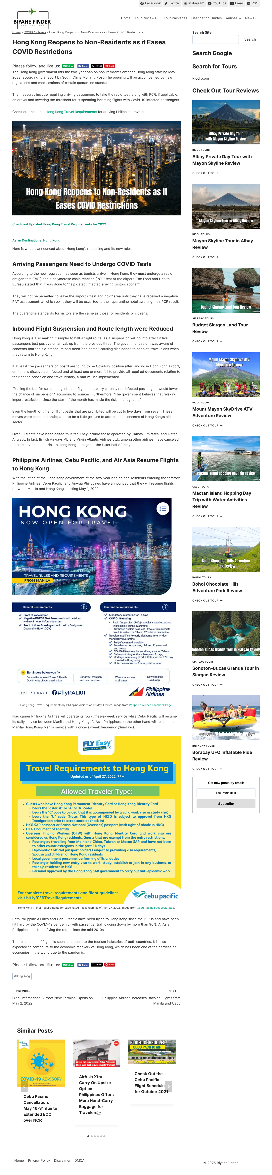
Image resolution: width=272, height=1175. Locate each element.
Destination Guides (206, 18)
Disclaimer (62, 1160)
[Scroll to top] (262, 1139)
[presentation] (226, 122)
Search (250, 39)
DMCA (79, 1160)
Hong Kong (22, 976)
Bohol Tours (201, 577)
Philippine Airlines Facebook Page (150, 705)
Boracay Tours (203, 745)
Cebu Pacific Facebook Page (155, 907)
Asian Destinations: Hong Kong (36, 240)
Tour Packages (175, 18)
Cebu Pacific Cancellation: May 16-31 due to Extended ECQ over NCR (40, 1108)
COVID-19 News (35, 32)
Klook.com (200, 78)
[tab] (88, 1136)
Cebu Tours (200, 486)
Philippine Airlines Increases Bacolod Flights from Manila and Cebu (141, 997)
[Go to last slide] (24, 1086)
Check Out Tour (207, 173)
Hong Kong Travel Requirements (71, 112)
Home (126, 18)
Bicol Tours (201, 149)
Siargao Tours (203, 318)
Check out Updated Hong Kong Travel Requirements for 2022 (59, 224)
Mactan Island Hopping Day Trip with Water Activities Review (221, 500)
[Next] (168, 1086)
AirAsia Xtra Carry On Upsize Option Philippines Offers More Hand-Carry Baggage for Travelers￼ (96, 1094)
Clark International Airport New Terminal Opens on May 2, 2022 (52, 997)
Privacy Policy (39, 1160)
